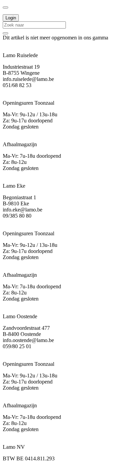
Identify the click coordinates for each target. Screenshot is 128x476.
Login (10, 17)
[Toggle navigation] (5, 7)
